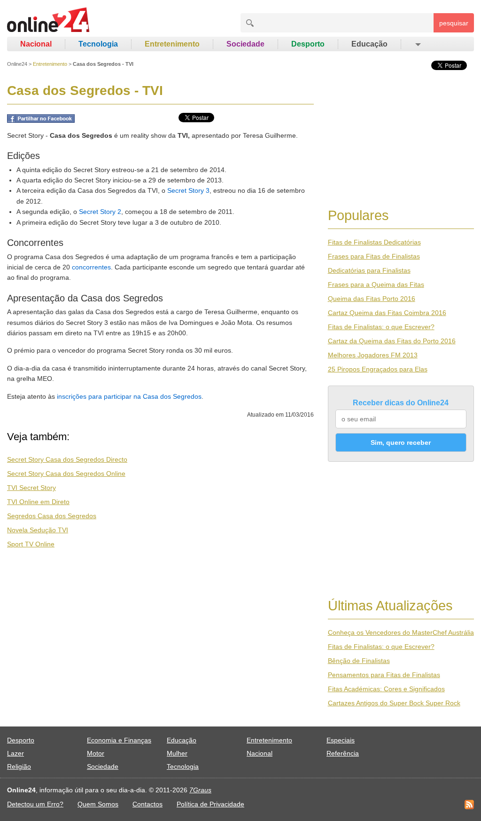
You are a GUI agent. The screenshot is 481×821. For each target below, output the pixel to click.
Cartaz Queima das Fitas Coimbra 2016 (387, 312)
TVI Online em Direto (38, 501)
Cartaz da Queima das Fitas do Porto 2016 (392, 341)
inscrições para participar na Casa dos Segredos (129, 396)
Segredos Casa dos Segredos (51, 516)
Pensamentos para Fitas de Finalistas (384, 675)
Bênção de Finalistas (359, 660)
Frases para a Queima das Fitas (376, 284)
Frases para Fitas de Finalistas (374, 256)
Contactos (147, 804)
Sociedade (245, 44)
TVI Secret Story (31, 487)
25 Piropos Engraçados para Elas (377, 369)
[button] (417, 44)
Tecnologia (98, 44)
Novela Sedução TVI (37, 530)
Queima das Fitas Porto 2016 (371, 298)
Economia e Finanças (119, 740)
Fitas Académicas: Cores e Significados (386, 689)
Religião (19, 766)
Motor (95, 753)
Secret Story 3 (188, 190)
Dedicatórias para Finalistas (369, 270)
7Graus (200, 790)
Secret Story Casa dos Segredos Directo (67, 459)
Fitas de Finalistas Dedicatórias (374, 242)
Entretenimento (172, 44)
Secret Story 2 (100, 211)
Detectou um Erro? (35, 804)
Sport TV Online (30, 544)
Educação (369, 44)
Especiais (340, 740)
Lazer (15, 753)
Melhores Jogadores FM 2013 (373, 355)
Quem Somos (98, 804)
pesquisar (453, 23)
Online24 (17, 64)
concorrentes (91, 267)
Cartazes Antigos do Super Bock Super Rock (394, 703)
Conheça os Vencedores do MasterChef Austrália (401, 632)
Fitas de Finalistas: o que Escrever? (381, 327)
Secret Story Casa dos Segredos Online (66, 473)
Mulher (177, 753)
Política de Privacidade (210, 804)
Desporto (308, 44)
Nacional (36, 44)
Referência (342, 753)
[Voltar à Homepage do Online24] (48, 21)
